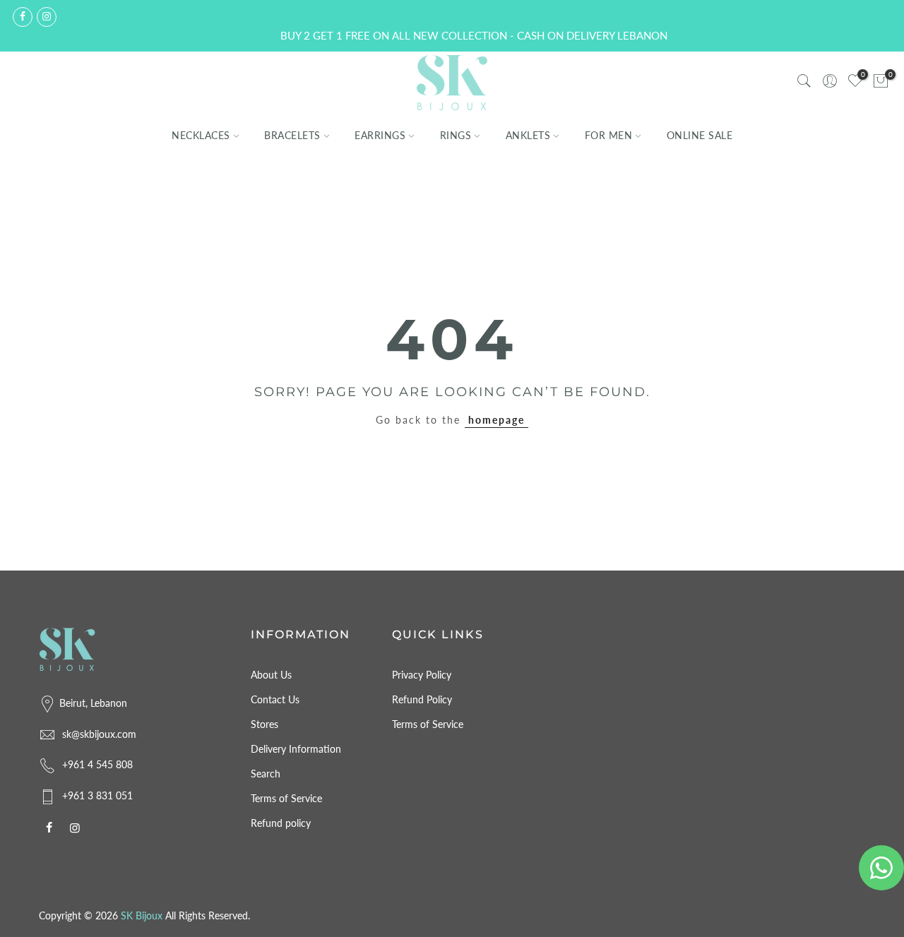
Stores (264, 724)
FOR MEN (609, 135)
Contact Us (275, 699)
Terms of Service (286, 798)
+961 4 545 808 (97, 764)
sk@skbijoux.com (99, 734)
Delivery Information (296, 749)
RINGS (456, 135)
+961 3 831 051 (97, 795)
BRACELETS (292, 135)
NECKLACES (201, 135)
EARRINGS (380, 135)
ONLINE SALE (700, 135)
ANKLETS (528, 135)
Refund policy (281, 823)
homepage (496, 420)
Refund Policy (422, 699)
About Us (271, 675)
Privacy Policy (421, 675)
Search (265, 774)
